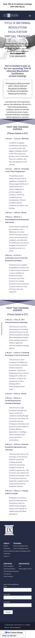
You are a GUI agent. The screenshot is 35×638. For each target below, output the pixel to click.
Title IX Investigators (8, 566)
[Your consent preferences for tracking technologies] (2, 329)
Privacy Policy (7, 548)
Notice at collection (9, 636)
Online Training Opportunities (20, 546)
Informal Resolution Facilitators (11, 571)
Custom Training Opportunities (20, 548)
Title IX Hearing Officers (9, 568)
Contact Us (6, 556)
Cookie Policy (7, 553)
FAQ (20, 566)
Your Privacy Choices (15, 632)
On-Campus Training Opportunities (21, 551)
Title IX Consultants (8, 576)
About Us (6, 546)
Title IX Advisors (7, 574)
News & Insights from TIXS (25, 568)
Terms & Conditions (8, 551)
